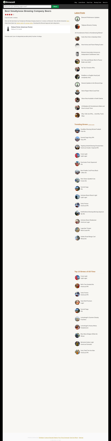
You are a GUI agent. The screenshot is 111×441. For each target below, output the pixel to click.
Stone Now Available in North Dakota (92, 98)
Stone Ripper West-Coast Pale (90, 90)
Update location (91, 124)
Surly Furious (84, 204)
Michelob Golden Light (87, 343)
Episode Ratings (53, 437)
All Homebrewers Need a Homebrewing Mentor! (89, 33)
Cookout (46, 437)
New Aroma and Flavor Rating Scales (92, 44)
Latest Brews (81, 2)
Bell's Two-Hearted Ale (87, 285)
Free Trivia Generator (63, 437)
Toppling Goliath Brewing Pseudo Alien (92, 147)
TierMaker (41, 437)
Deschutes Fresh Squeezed (89, 163)
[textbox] (27, 6)
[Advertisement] (90, 255)
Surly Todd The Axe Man (88, 351)
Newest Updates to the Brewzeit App (91, 83)
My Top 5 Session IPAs (88, 67)
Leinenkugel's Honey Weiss (89, 327)
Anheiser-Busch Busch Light (89, 196)
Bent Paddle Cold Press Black (89, 171)
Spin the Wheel (74, 437)
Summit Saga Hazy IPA (87, 138)
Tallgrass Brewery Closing (89, 25)
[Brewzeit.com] (9, 3)
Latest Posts (80, 13)
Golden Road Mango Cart (88, 237)
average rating (29, 23)
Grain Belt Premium (86, 302)
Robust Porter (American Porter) (21, 27)
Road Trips (89, 2)
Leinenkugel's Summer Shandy (90, 318)
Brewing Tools (97, 2)
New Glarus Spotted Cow (88, 180)
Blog (76, 2)
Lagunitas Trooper (86, 229)
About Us (105, 2)
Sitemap (81, 437)
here (68, 21)
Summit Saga (84, 188)
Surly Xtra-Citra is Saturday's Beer (91, 37)
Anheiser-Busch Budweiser (88, 221)
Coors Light (84, 155)
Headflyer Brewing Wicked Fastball (91, 130)
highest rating (19, 23)
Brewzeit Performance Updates (90, 17)
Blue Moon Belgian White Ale (89, 335)
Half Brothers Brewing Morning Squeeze (92, 213)
